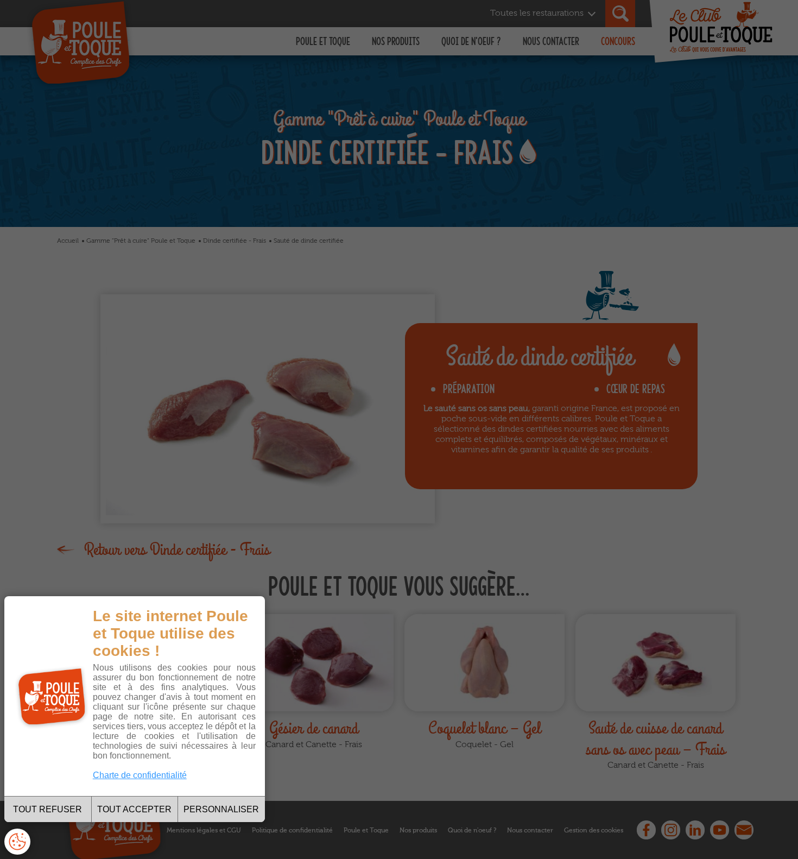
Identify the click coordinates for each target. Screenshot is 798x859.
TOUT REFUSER (47, 809)
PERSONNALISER (221, 809)
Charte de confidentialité (140, 775)
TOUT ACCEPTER (134, 809)
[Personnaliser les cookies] (17, 842)
